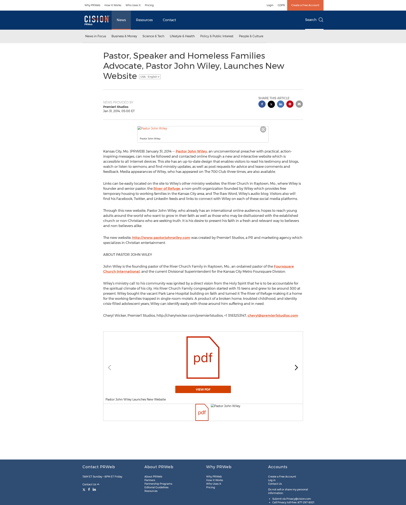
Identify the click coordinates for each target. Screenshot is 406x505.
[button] (203, 128)
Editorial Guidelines (156, 487)
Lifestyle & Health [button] (182, 36)
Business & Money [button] (124, 36)
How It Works (112, 5)
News (121, 20)
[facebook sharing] (262, 104)
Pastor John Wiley (191, 151)
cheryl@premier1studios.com (273, 316)
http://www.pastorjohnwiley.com (161, 238)
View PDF (203, 389)
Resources (144, 20)
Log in (272, 480)
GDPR (281, 5)
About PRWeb (153, 476)
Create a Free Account (305, 5)
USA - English (149, 76)
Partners (149, 480)
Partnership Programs (158, 483)
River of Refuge (167, 189)
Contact (169, 20)
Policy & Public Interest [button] (216, 36)
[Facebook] (89, 489)
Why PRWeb (92, 5)
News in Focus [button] (95, 36)
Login (270, 5)
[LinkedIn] (94, 489)
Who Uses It (133, 5)
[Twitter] (84, 489)
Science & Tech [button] (153, 36)
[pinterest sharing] (290, 104)
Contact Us (89, 484)
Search (311, 20)
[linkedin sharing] (280, 104)
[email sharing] (299, 104)
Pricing (149, 5)
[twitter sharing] (271, 105)
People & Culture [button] (251, 36)
